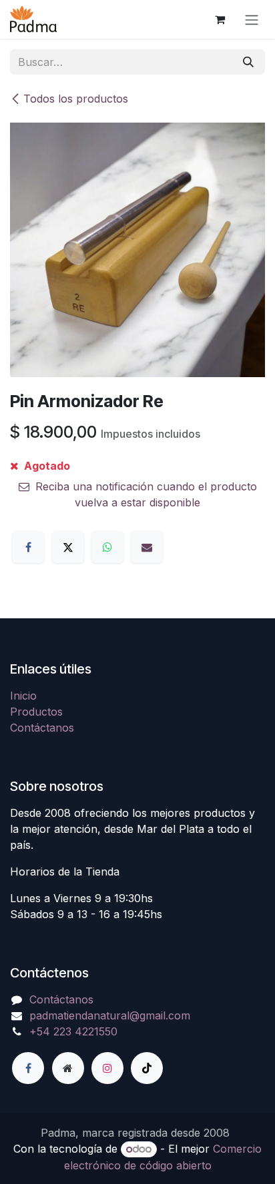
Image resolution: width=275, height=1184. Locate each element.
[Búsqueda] (248, 62)
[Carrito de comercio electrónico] (219, 19)
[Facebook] (28, 547)
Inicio (23, 695)
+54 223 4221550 (73, 1031)
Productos (36, 711)
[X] (68, 547)
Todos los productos (75, 98)
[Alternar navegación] (251, 19)
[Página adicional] (68, 1068)
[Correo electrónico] (147, 547)
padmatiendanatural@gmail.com (109, 1015)
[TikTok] (147, 1068)
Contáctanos (42, 727)
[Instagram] (107, 1068)
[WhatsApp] (107, 547)
